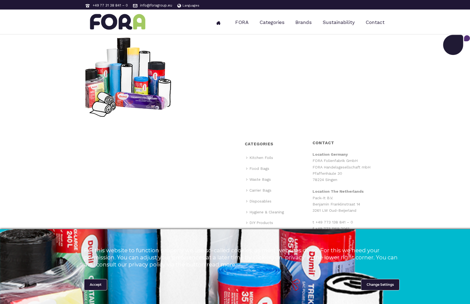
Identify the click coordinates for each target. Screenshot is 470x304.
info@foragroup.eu (156, 5)
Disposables (260, 201)
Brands (303, 22)
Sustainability (339, 22)
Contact (375, 22)
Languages (191, 5)
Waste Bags (260, 179)
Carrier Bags (260, 190)
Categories (272, 22)
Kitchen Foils (261, 157)
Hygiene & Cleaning (266, 212)
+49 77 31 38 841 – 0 (110, 5)
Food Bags (259, 168)
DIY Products (261, 222)
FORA (242, 22)
